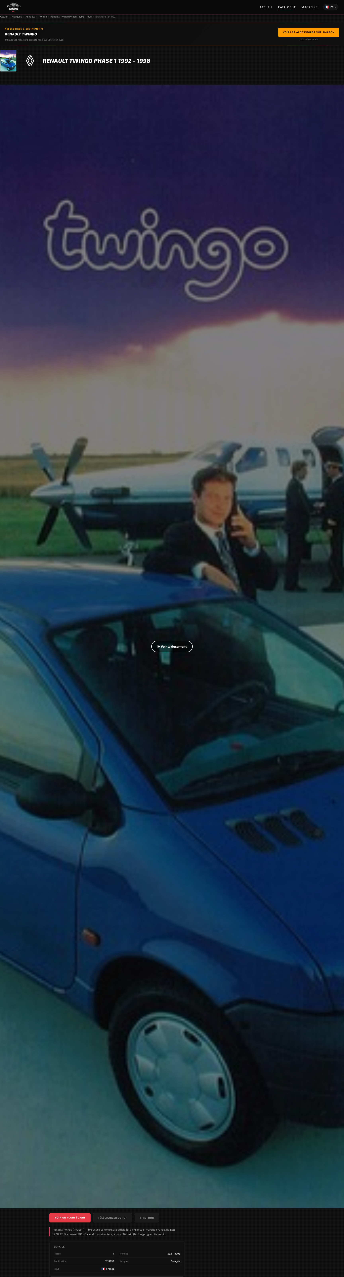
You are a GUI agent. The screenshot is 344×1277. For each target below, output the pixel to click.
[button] (172, 646)
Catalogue (287, 7)
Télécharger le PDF (112, 1217)
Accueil (266, 7)
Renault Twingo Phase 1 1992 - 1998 (71, 16)
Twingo (42, 16)
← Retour (147, 1217)
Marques (17, 16)
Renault (30, 16)
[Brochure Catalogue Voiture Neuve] (14, 7)
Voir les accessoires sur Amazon (308, 32)
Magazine (309, 7)
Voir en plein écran (70, 1217)
